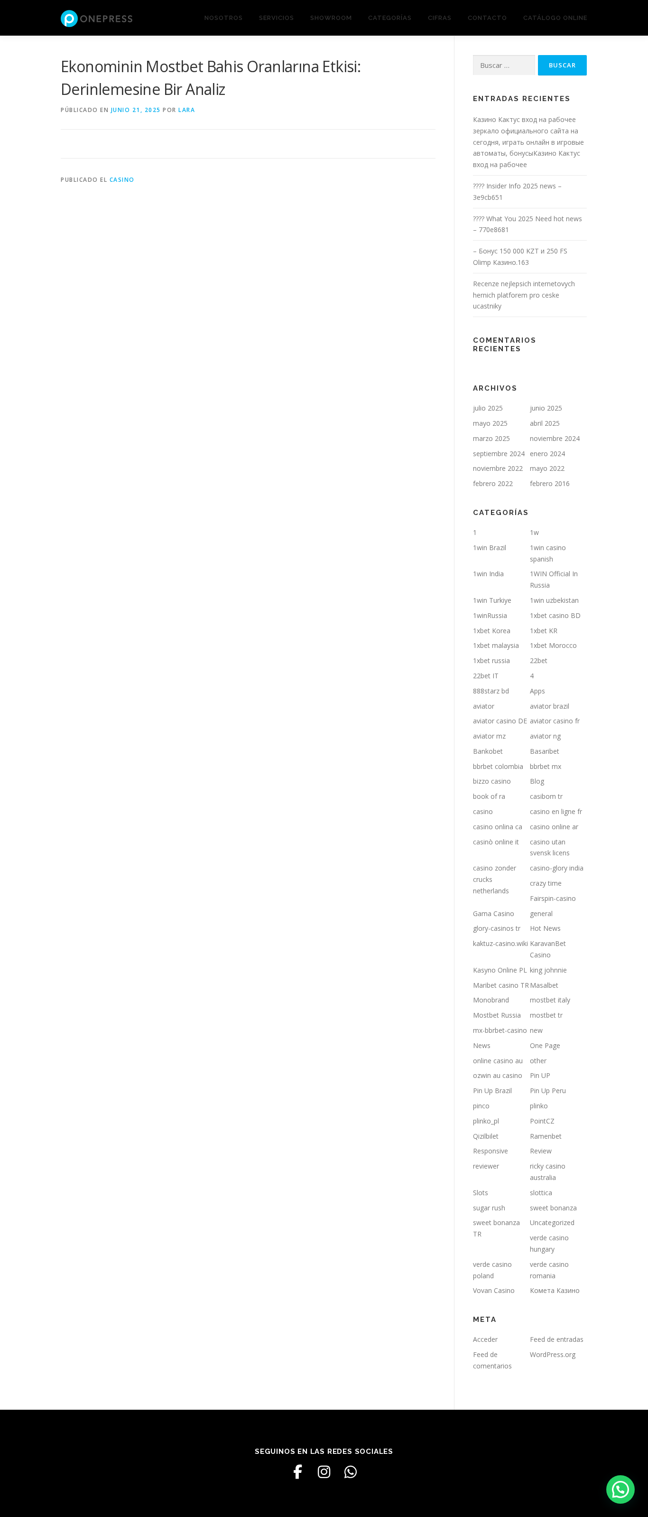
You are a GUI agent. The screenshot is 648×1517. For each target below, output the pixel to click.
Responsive (490, 1150)
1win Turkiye (492, 600)
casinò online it (496, 841)
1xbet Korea (491, 630)
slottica (541, 1192)
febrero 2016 (550, 483)
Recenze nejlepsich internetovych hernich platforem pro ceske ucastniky (524, 295)
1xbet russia (491, 660)
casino (122, 180)
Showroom (331, 17)
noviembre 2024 (555, 438)
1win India (488, 573)
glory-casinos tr (496, 928)
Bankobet (488, 751)
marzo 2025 (491, 438)
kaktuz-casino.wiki (500, 943)
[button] (620, 1489)
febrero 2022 (493, 483)
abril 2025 (545, 423)
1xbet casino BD (555, 615)
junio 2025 (546, 407)
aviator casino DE (500, 720)
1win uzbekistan (554, 600)
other (538, 1060)
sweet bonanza (553, 1207)
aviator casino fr (555, 720)
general (541, 913)
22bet (538, 660)
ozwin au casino (497, 1075)
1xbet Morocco (553, 645)
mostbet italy (550, 999)
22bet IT (486, 675)
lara (186, 110)
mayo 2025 (490, 423)
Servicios (276, 17)
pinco (481, 1105)
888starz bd (491, 690)
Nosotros (223, 17)
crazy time (546, 883)
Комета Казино (555, 1290)
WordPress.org (552, 1354)
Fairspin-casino (553, 898)
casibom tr (546, 796)
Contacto (487, 17)
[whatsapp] (350, 1472)
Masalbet (544, 985)
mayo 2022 (547, 468)
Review (541, 1150)
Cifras (440, 17)
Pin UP (540, 1075)
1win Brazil (489, 547)
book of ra (489, 796)
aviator (483, 706)
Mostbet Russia (497, 1015)
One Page (545, 1045)
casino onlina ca (497, 826)
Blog (537, 781)
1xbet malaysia (496, 645)
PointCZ (542, 1120)
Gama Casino (493, 913)
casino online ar (554, 826)
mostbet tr (546, 1015)
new (536, 1030)
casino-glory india (556, 867)
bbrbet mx (545, 766)
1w (534, 532)
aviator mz (489, 735)
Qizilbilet (486, 1136)
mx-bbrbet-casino (500, 1030)
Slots (480, 1192)
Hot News (545, 928)
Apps (537, 690)
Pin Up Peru (548, 1090)
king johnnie (548, 969)
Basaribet (544, 751)
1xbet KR (543, 630)
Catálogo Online (555, 17)
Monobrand (491, 999)
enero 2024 (547, 453)
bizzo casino (492, 781)
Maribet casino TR (501, 985)
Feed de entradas (556, 1339)
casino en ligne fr (556, 811)
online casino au (498, 1060)
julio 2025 (488, 407)
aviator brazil (549, 706)
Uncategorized (552, 1222)
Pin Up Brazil (492, 1090)
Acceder (485, 1339)
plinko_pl (486, 1120)
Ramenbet (546, 1136)
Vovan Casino (494, 1290)
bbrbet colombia (498, 766)
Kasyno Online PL (500, 969)
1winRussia (490, 615)
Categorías (390, 17)
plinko (539, 1105)
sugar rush (489, 1207)
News (482, 1045)
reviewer (486, 1166)
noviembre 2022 (498, 468)
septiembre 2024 (499, 453)
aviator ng (545, 735)
